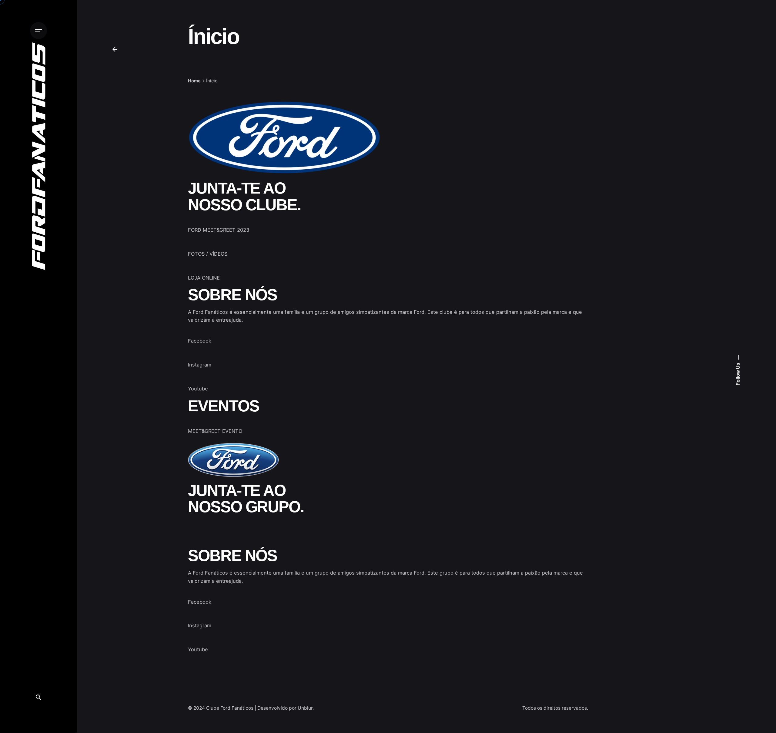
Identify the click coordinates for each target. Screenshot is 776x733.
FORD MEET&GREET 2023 (218, 230)
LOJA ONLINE (204, 278)
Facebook (199, 341)
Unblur (305, 708)
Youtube (198, 389)
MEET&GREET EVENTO (215, 431)
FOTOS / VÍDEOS (207, 254)
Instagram (199, 365)
